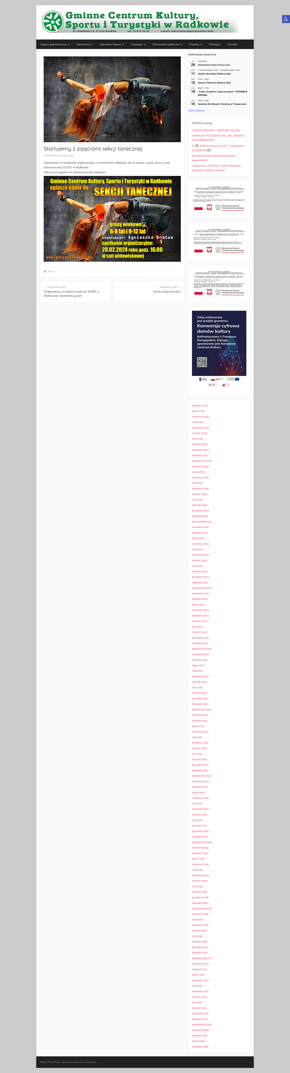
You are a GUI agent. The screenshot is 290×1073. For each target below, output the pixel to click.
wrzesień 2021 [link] (200, 714)
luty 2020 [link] (197, 820)
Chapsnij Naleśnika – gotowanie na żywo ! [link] (216, 130)
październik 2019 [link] (201, 842)
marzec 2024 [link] (199, 560)
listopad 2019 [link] (200, 836)
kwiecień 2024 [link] (200, 554)
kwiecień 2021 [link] (200, 742)
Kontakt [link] (232, 44)
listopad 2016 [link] (200, 1019)
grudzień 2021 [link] (200, 698)
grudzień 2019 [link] (200, 831)
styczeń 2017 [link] (199, 1007)
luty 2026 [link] (197, 438)
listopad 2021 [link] (199, 703)
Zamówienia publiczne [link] (165, 44)
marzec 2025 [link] (199, 493)
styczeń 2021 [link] (199, 759)
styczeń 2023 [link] (199, 632)
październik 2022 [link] (202, 648)
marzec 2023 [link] (199, 621)
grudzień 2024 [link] (200, 510)
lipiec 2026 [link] (198, 411)
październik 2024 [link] (202, 521)
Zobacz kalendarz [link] (196, 110)
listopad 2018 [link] (200, 902)
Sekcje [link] (51, 271)
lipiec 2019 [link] (198, 858)
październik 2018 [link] (201, 908)
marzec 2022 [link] (199, 681)
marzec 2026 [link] (199, 433)
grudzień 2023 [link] (200, 576)
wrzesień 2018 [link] (200, 914)
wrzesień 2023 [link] (200, 593)
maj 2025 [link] (197, 482)
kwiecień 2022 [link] (200, 676)
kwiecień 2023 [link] (200, 615)
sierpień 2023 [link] (200, 598)
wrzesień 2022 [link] (200, 654)
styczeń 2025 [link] (199, 504)
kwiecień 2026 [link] (200, 427)
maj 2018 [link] (197, 919)
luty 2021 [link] (197, 753)
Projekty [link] (194, 44)
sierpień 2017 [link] (199, 969)
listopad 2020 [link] (200, 770)
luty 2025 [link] (197, 499)
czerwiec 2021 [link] (200, 731)
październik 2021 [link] (201, 709)
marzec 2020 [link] (199, 814)
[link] (286, 19)
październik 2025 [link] (202, 460)
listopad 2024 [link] (200, 516)
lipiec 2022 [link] (198, 665)
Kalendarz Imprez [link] (110, 44)
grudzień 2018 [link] (200, 897)
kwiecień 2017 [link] (200, 991)
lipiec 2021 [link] (198, 726)
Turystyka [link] (137, 44)
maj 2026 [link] (197, 422)
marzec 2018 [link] (199, 930)
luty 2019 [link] (197, 886)
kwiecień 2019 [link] (200, 875)
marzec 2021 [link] (199, 748)
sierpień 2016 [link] (199, 1035)
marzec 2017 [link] (199, 996)
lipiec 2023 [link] (198, 604)
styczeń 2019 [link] (199, 891)
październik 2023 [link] (202, 587)
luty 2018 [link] (197, 936)
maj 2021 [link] (197, 737)
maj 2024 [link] (197, 549)
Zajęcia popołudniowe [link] (53, 44)
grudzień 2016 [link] (200, 1013)
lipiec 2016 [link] (198, 1041)
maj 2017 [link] (197, 985)
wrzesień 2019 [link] (200, 847)
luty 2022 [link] (197, 687)
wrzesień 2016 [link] (200, 1030)
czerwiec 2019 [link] (200, 864)
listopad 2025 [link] (200, 455)
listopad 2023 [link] (200, 582)
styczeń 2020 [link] (199, 825)
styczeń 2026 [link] (199, 444)
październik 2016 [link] (201, 1024)
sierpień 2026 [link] (200, 405)
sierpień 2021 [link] (199, 720)
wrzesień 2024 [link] (200, 527)
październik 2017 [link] (201, 958)
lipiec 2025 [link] (198, 471)
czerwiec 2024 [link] (200, 543)
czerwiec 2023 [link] (200, 609)
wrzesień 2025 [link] (200, 466)
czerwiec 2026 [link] (200, 416)
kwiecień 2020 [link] (200, 808)
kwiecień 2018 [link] (200, 925)
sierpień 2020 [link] (200, 786)
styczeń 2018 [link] (199, 941)
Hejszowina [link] (83, 44)
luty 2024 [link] (197, 565)
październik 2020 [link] (202, 775)
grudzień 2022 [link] (200, 637)
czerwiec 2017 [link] (200, 980)
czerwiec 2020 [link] (200, 797)
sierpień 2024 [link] (200, 532)
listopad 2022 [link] (200, 643)
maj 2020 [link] (197, 803)
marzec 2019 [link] (199, 880)
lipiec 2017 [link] (198, 974)
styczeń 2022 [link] (199, 692)
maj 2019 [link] (197, 869)
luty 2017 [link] (197, 1002)
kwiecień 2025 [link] (200, 488)
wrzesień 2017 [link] (200, 963)
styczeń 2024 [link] (199, 571)
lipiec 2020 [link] (198, 792)
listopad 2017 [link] (199, 952)
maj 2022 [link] (197, 670)
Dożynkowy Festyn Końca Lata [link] (214, 64)
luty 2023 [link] (197, 626)
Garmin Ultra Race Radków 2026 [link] (214, 73)
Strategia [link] (214, 44)
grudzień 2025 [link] (200, 449)
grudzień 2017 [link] (200, 947)
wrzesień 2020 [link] (200, 781)
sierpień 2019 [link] (199, 853)
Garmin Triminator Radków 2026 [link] (214, 82)
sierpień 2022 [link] (200, 659)
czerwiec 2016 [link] (200, 1046)
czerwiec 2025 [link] (200, 477)
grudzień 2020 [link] (200, 764)
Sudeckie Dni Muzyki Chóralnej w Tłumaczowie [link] (222, 103)
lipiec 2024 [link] (198, 538)
